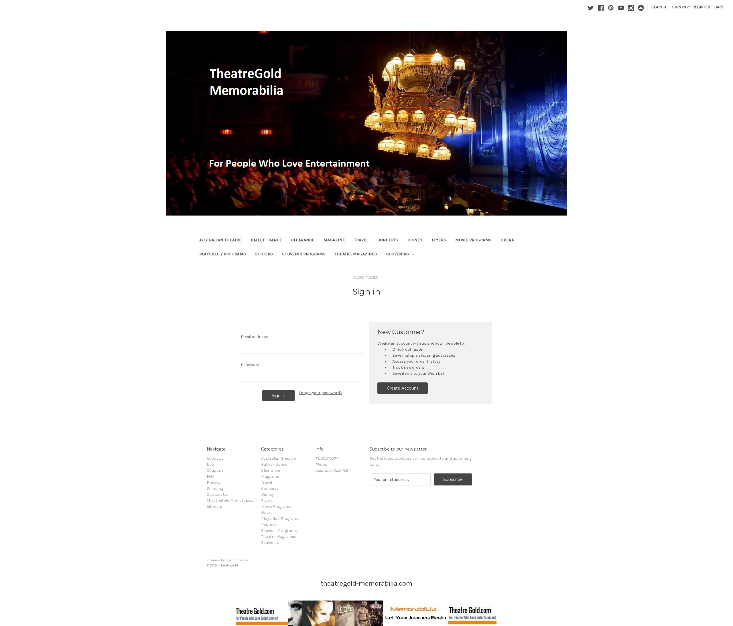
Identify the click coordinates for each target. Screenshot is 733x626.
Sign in (679, 7)
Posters (264, 253)
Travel (361, 239)
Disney (415, 239)
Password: (250, 364)
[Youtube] (621, 8)
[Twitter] (591, 8)
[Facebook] (601, 8)
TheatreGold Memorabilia (230, 500)
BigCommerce (237, 560)
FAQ (210, 476)
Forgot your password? (320, 392)
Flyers (439, 239)
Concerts (387, 239)
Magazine (334, 239)
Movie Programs (473, 239)
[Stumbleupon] (641, 8)
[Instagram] (631, 8)
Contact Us (217, 494)
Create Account (402, 388)
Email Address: (254, 336)
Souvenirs (397, 253)
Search (658, 7)
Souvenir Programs (304, 253)
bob (210, 464)
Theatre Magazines (356, 253)
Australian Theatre (220, 239)
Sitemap (214, 506)
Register (701, 7)
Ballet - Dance (266, 239)
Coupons (215, 470)
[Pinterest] (611, 8)
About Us (215, 458)
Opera (507, 239)
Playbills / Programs (222, 253)
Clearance (302, 239)
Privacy (213, 482)
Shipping (215, 488)
